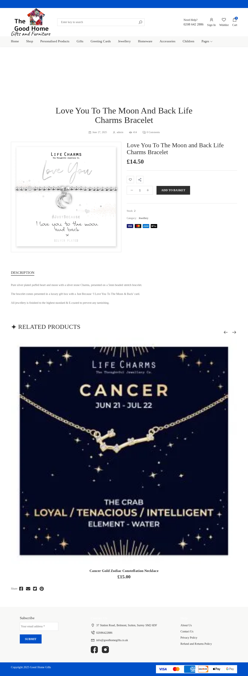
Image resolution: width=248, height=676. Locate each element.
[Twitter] (35, 588)
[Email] (28, 588)
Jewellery (144, 218)
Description (22, 273)
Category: (132, 218)
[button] (124, 4)
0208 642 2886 (194, 24)
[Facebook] (21, 588)
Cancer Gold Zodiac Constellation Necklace (124, 571)
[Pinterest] (42, 588)
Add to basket (173, 190)
